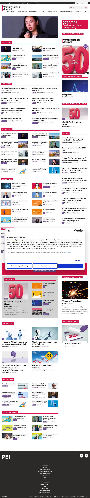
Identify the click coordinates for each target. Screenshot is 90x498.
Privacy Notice (56, 496)
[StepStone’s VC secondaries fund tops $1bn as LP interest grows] (23, 170)
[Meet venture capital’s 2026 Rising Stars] (37, 303)
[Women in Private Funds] (75, 290)
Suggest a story (24, 3)
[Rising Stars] (75, 86)
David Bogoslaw (7, 92)
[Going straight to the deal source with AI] (37, 203)
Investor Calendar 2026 (73, 343)
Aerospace (64, 182)
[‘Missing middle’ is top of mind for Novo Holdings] (37, 436)
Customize (44, 266)
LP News (34, 154)
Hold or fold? (4, 241)
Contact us (4, 3)
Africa (45, 429)
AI (12, 76)
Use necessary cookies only (19, 266)
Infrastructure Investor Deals (45, 471)
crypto (2, 236)
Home (31, 496)
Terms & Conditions (73, 496)
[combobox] (78, 7)
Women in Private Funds (72, 301)
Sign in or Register (80, 3)
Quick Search (21, 11)
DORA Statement (84, 496)
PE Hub (45, 475)
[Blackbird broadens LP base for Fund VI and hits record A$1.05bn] (37, 58)
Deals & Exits (51, 11)
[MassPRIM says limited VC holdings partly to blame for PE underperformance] (6, 66)
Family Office (4, 163)
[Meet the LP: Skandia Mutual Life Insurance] (37, 75)
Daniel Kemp (10, 102)
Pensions (14, 69)
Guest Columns (15, 221)
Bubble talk (3, 250)
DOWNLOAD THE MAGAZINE (72, 34)
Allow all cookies (71, 266)
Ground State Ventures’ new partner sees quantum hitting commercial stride (19, 185)
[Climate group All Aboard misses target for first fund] (7, 428)
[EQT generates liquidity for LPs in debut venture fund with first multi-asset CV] (54, 170)
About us (17, 3)
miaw (66, 346)
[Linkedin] (81, 456)
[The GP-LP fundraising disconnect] (37, 294)
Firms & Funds (33, 11)
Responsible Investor (45, 490)
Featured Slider (4, 171)
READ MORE (11, 34)
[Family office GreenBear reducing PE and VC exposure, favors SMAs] (23, 162)
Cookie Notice (64, 496)
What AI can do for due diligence (20, 209)
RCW (45, 486)
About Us (42, 496)
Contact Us (36, 496)
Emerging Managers (6, 395)
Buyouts (45, 467)
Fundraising (46, 59)
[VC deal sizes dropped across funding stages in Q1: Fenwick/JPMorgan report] (15, 357)
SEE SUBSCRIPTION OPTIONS (44, 270)
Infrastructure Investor (45, 469)
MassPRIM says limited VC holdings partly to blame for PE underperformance (19, 65)
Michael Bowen (40, 102)
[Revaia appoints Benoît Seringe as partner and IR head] (6, 195)
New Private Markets (45, 473)
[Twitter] (86, 456)
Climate (14, 59)
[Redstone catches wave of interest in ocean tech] (6, 58)
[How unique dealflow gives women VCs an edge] (37, 311)
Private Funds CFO (45, 484)
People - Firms (46, 186)
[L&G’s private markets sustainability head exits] (37, 220)
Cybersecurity (65, 172)
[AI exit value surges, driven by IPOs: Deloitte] (45, 333)
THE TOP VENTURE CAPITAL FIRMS (74, 104)
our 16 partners (17, 240)
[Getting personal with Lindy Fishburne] (37, 186)
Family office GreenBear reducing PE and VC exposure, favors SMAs (39, 394)
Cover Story (46, 304)
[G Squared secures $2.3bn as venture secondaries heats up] (53, 386)
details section (67, 252)
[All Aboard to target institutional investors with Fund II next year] (37, 66)
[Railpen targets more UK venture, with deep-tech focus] (6, 49)
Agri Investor (45, 465)
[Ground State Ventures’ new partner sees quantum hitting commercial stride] (6, 186)
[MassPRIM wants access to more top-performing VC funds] (54, 153)
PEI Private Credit (45, 482)
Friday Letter (3, 120)
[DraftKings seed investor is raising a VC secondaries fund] (23, 395)
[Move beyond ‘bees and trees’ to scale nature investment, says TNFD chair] (7, 436)
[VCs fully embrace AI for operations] (37, 212)
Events (85, 11)
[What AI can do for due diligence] (6, 212)
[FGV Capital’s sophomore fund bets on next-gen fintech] (37, 49)
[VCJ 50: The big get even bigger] (75, 114)
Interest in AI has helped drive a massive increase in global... (14, 343)
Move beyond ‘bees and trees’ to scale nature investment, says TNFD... (20, 435)
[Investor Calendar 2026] (75, 334)
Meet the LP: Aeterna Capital (19, 24)
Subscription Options (34, 3)
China (63, 119)
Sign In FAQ (49, 496)
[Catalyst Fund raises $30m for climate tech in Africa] (37, 428)
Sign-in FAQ (11, 3)
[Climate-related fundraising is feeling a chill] (6, 203)
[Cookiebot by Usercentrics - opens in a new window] (75, 230)
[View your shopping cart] (73, 3)
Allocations (14, 50)
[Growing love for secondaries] (23, 386)
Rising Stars (67, 94)
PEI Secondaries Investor (45, 492)
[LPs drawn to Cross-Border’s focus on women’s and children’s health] (6, 75)
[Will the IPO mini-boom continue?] (45, 357)
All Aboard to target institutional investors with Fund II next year (49, 418)
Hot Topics (10, 11)
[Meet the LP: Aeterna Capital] (54, 162)
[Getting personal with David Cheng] (37, 195)
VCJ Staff (64, 96)
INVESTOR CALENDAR (70, 322)
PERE (45, 480)
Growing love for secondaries (11, 118)
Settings (77, 260)
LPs (43, 11)
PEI (45, 477)
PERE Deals (45, 488)
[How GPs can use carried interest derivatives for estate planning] (6, 220)
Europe (45, 76)
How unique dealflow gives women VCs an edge (48, 310)
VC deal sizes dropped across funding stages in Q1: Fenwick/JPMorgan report (14, 367)
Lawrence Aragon (41, 92)
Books (77, 11)
